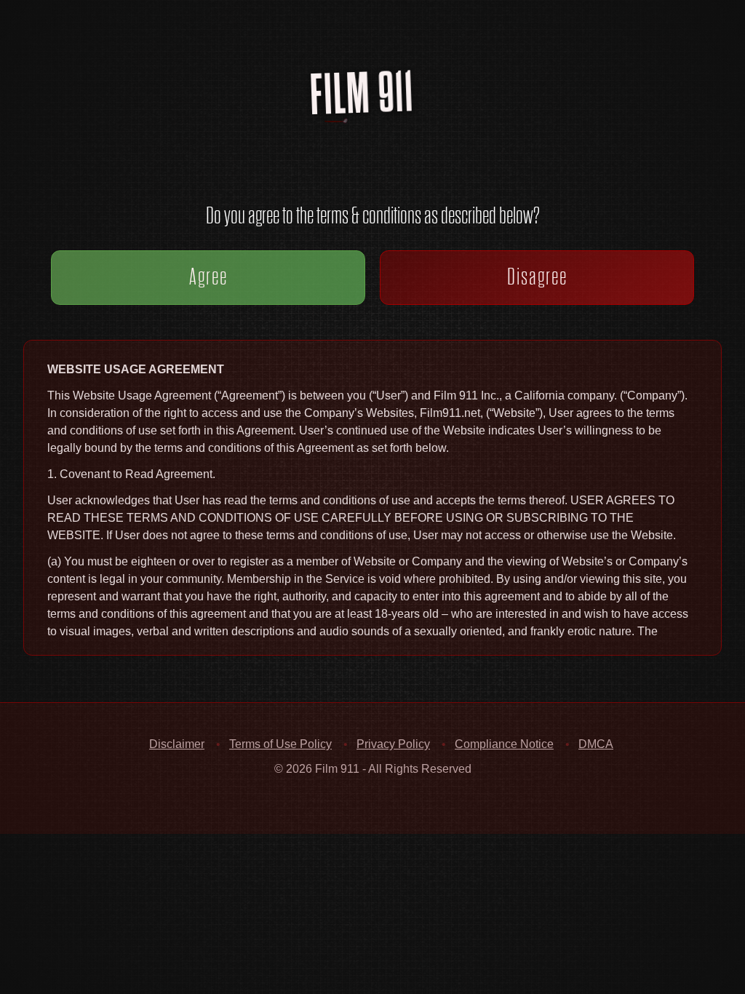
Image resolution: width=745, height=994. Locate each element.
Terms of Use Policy (280, 744)
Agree (208, 276)
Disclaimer (176, 744)
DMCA (595, 744)
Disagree (537, 276)
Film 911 (381, 119)
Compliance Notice (504, 744)
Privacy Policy (393, 744)
